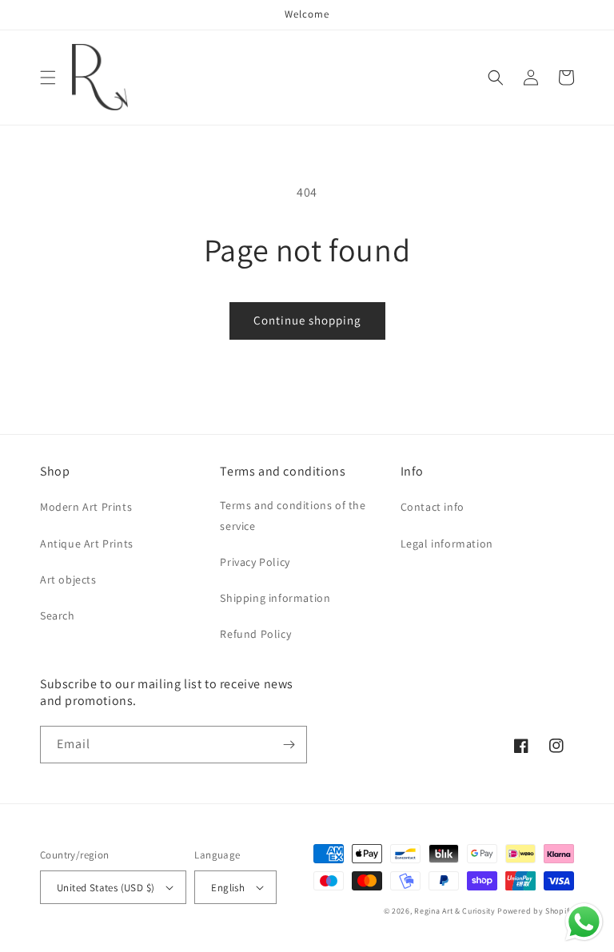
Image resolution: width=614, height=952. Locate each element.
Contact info (432, 507)
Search (57, 615)
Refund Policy (255, 634)
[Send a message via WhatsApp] (584, 922)
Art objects (68, 579)
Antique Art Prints (87, 543)
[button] (48, 77)
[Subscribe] (288, 744)
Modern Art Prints (86, 507)
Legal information (447, 543)
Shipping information (275, 598)
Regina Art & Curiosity (454, 911)
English (228, 887)
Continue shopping (307, 320)
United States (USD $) (105, 887)
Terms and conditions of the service (292, 515)
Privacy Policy (254, 562)
